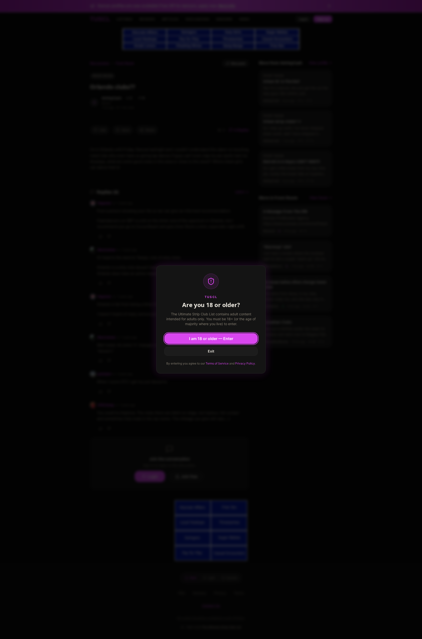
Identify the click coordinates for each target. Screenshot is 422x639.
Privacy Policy (245, 363)
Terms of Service (217, 363)
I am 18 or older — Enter (211, 338)
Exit (211, 351)
